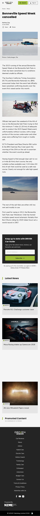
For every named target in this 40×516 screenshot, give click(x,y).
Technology (20, 461)
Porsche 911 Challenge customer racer (19, 309)
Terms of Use (14, 268)
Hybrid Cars (20, 450)
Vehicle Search (20, 457)
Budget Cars (20, 476)
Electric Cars (20, 453)
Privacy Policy (25, 268)
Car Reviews (20, 439)
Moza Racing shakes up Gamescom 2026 (19, 344)
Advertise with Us (20, 491)
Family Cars (20, 465)
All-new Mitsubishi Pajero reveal (16, 408)
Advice (20, 446)
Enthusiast (20, 468)
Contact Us (20, 479)
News (8, 8)
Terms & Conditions (20, 483)
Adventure (20, 472)
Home (3, 8)
